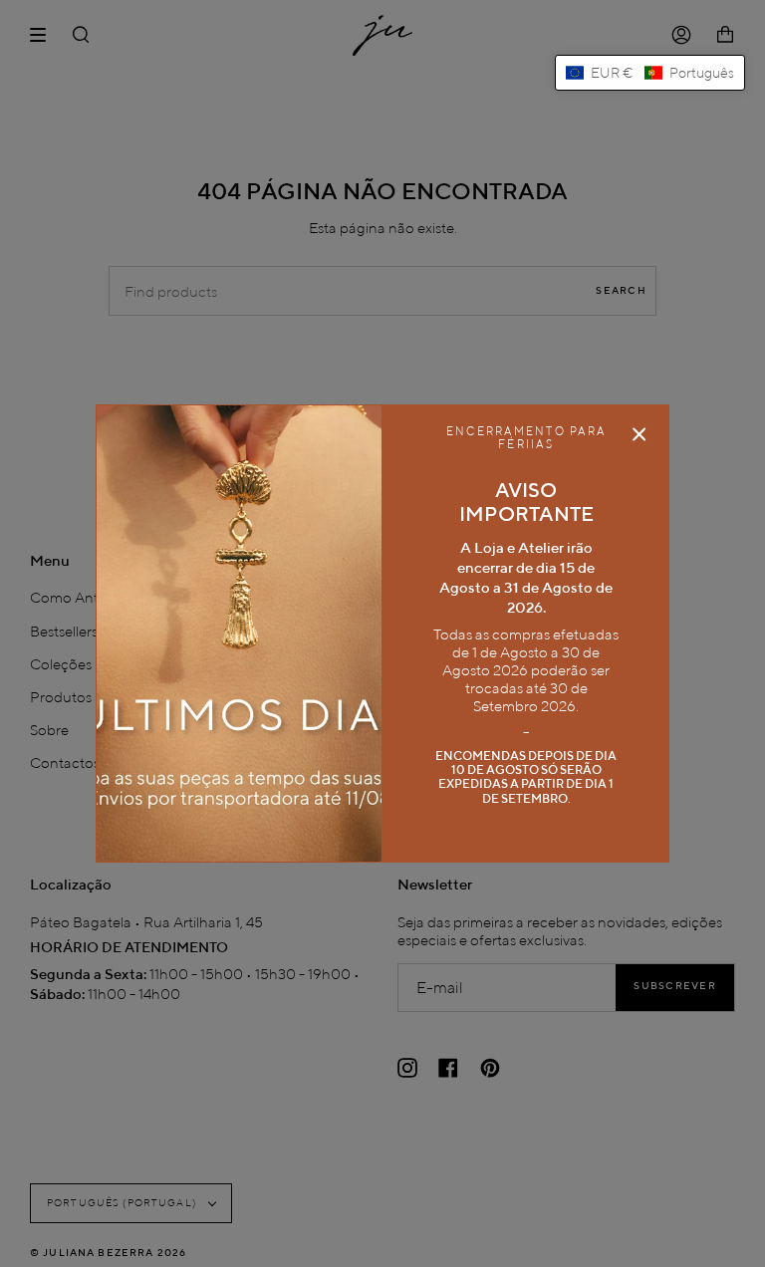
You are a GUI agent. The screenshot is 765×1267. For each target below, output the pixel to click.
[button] (650, 73)
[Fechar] (639, 434)
